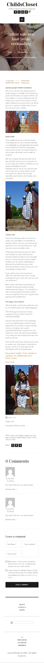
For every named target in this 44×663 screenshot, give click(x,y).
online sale (28, 435)
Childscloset (25, 83)
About (22, 605)
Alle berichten (22, 52)
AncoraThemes (13, 653)
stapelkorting (21, 437)
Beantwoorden (10, 489)
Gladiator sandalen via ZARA (21, 354)
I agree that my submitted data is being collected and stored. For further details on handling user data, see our (23, 574)
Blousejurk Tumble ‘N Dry (17, 353)
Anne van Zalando (17, 435)
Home (10, 52)
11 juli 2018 (10, 81)
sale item (12, 437)
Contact (22, 607)
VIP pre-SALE (31, 437)
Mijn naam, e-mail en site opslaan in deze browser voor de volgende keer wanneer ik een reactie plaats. (22, 563)
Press (22, 610)
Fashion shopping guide (17, 82)
